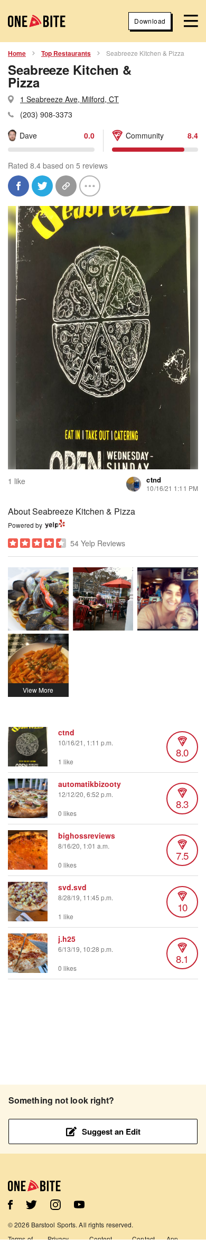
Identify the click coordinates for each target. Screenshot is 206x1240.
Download (149, 20)
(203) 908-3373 (46, 114)
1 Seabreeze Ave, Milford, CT (69, 99)
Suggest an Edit (111, 1131)
